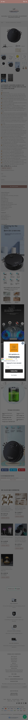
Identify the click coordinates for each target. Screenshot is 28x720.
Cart (26, 1)
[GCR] (2, 359)
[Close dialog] (23, 343)
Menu (4, 1)
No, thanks (14, 375)
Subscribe (14, 371)
